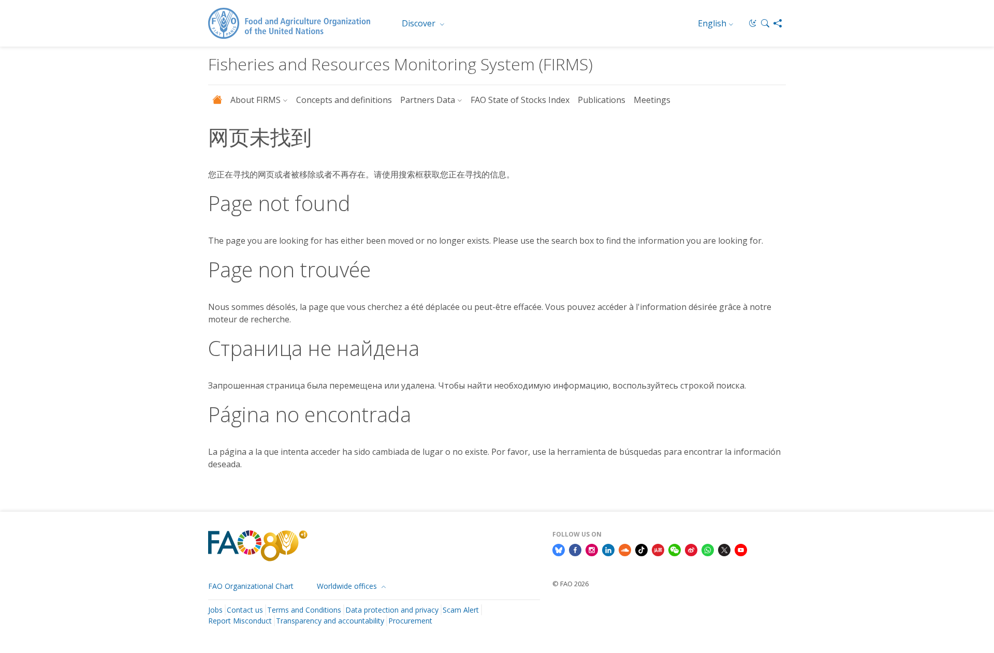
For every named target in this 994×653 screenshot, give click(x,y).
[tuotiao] (658, 549)
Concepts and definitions (344, 100)
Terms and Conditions (304, 610)
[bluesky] (558, 549)
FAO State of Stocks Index (520, 100)
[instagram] (592, 549)
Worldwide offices (348, 586)
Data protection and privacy (391, 610)
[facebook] (575, 549)
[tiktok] (641, 549)
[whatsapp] (707, 549)
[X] (724, 549)
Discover (419, 23)
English (712, 23)
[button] (765, 23)
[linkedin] (608, 549)
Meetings (652, 100)
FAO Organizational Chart (251, 586)
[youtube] (741, 549)
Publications (601, 100)
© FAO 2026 (570, 583)
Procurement (410, 621)
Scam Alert (461, 610)
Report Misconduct (240, 621)
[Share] (777, 23)
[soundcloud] (625, 549)
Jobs (215, 610)
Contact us (245, 610)
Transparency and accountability (330, 621)
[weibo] (691, 549)
